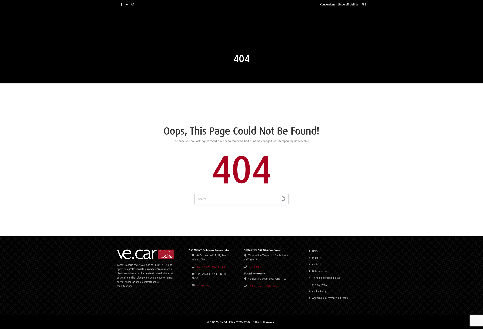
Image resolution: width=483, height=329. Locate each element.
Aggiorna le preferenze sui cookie (330, 297)
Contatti (316, 264)
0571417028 (218, 266)
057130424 (255, 266)
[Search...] (283, 198)
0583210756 (271, 285)
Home (315, 251)
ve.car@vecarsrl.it (206, 285)
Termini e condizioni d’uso (326, 277)
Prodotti (316, 257)
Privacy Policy (319, 284)
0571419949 (203, 266)
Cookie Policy (319, 291)
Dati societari (319, 271)
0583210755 (255, 285)
